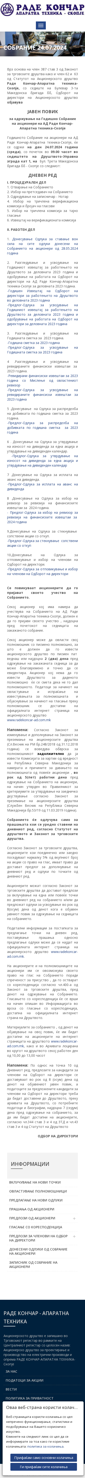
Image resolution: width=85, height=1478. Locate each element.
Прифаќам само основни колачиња (43, 1457)
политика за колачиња (45, 1446)
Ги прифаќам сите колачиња (44, 1466)
